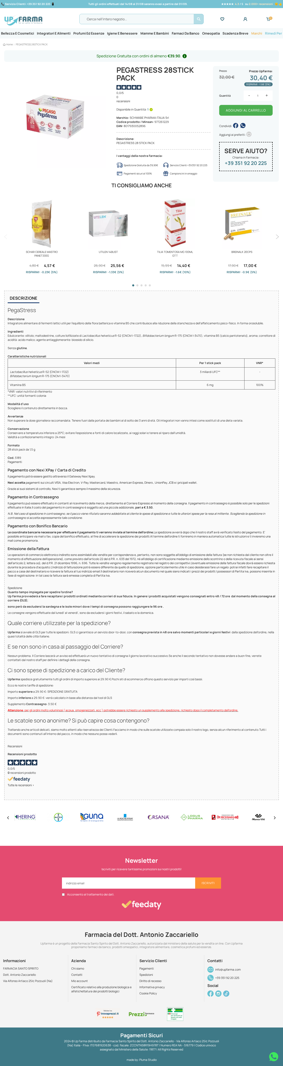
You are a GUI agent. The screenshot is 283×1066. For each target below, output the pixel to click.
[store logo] (38, 19)
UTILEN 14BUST (108, 252)
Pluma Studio (148, 1060)
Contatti (76, 975)
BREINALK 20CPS (241, 252)
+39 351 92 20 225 (246, 163)
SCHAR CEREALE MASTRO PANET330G (42, 253)
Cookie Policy (148, 993)
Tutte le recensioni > (21, 785)
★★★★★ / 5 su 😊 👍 (251, 4)
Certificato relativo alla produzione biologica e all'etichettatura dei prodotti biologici (101, 989)
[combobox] (141, 19)
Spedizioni (146, 975)
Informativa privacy (152, 987)
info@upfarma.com (228, 969)
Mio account (79, 981)
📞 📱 (27, 4)
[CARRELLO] (268, 19)
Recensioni (15, 746)
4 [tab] (146, 285)
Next (277, 236)
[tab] (23, 298)
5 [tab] (150, 285)
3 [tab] (141, 285)
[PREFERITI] (231, 19)
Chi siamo (77, 968)
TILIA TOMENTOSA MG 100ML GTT (175, 253)
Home (9, 44)
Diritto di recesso (150, 981)
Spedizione (15, 588)
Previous (5, 236)
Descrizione (23, 298)
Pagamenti (15, 462)
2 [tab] (137, 285)
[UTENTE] (254, 19)
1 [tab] (133, 285)
